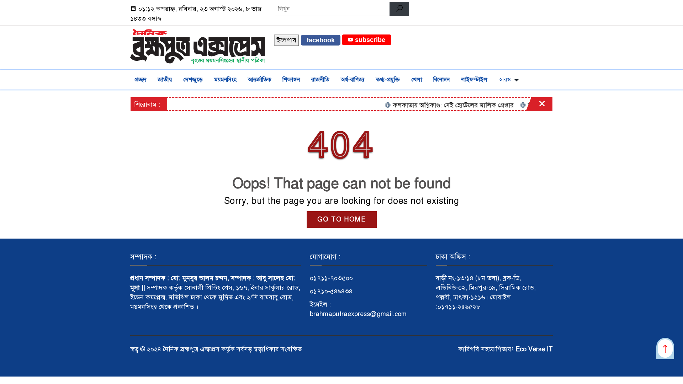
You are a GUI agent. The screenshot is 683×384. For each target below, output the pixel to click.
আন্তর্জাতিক (259, 79)
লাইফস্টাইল (474, 79)
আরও (505, 79)
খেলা (416, 79)
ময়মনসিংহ (225, 79)
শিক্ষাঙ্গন (291, 79)
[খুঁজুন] (399, 9)
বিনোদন (441, 79)
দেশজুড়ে (193, 79)
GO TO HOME (341, 219)
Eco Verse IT (534, 349)
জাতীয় (165, 79)
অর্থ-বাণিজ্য (353, 79)
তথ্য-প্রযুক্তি (388, 79)
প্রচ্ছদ (140, 79)
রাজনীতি (320, 79)
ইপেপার (286, 40)
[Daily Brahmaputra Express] (197, 46)
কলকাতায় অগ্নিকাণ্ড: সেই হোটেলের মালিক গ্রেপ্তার (446, 105)
